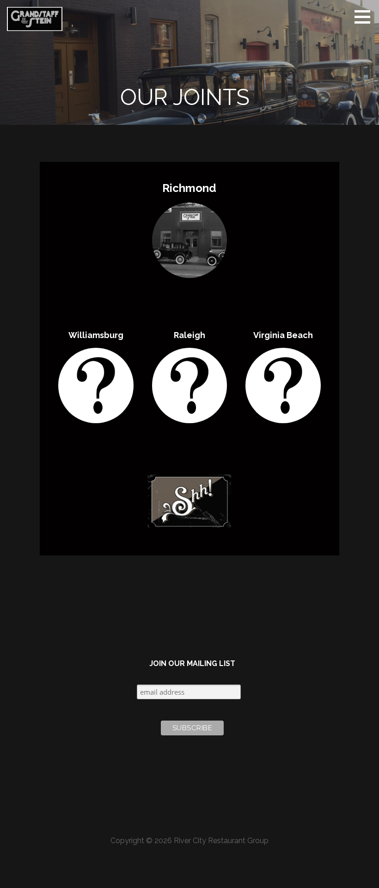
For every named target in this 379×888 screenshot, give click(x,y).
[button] (365, 17)
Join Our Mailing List (192, 663)
